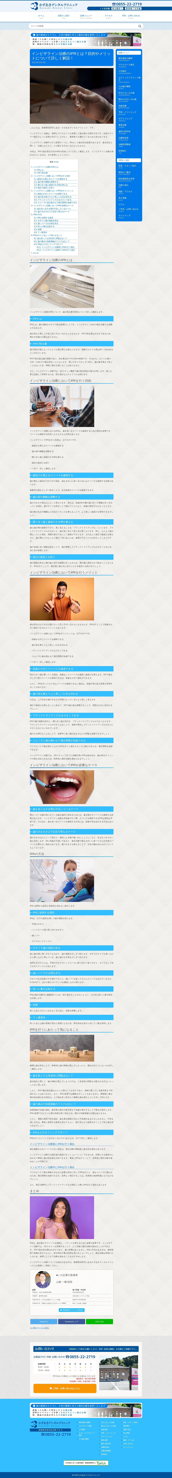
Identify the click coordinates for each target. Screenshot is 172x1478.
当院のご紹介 (64, 16)
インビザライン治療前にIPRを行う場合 (55, 247)
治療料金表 (123, 138)
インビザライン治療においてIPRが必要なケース (52, 205)
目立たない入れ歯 (126, 93)
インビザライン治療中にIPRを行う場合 (56, 250)
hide (56, 162)
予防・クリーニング (127, 112)
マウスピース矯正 (126, 64)
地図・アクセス (125, 191)
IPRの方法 (36, 214)
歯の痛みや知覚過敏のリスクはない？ (52, 241)
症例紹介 (122, 151)
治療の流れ (123, 185)
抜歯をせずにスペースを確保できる (50, 194)
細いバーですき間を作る (46, 223)
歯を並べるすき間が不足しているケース (52, 208)
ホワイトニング (125, 118)
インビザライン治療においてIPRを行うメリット (52, 191)
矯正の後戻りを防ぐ (44, 188)
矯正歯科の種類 (125, 58)
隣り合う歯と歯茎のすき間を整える (51, 185)
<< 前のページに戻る (39, 1328)
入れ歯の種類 (124, 86)
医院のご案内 (124, 172)
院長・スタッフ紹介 (127, 166)
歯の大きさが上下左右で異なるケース (52, 211)
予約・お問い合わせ (131, 16)
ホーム (41, 16)
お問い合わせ (128, 1444)
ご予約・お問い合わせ (128, 209)
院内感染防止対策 (126, 178)
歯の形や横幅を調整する (46, 182)
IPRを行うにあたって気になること (46, 235)
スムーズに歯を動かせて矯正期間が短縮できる (55, 202)
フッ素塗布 (40, 232)
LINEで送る (99, 1321)
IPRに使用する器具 (43, 217)
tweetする (44, 1321)
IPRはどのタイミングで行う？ (48, 244)
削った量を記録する (44, 226)
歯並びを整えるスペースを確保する (50, 179)
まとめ (35, 253)
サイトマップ (124, 215)
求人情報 (122, 198)
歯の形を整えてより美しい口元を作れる (52, 197)
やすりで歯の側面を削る (46, 220)
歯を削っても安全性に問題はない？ (50, 238)
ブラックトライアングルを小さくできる (52, 199)
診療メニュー (86, 16)
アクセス (109, 16)
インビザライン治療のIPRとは (44, 167)
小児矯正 (122, 71)
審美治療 (122, 125)
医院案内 (126, 1426)
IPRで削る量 (41, 173)
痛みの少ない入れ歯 (127, 99)
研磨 (38, 229)
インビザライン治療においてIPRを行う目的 (50, 176)
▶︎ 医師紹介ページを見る (71, 1310)
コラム (121, 204)
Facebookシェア (71, 1321)
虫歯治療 (122, 106)
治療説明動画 (124, 144)
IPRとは (39, 170)
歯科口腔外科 (124, 131)
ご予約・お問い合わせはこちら (66, 1388)
